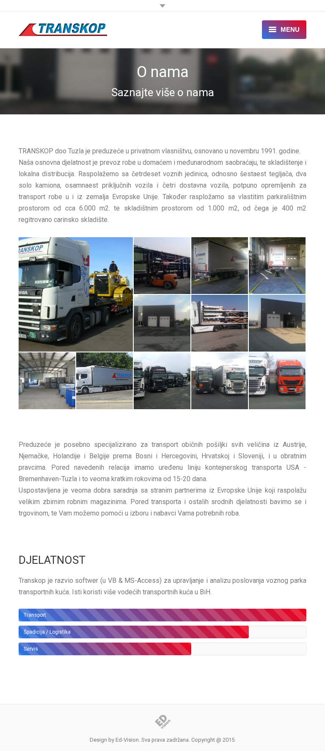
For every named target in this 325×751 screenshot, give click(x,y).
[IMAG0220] (277, 266)
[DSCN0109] (76, 294)
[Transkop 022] (220, 381)
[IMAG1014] (220, 323)
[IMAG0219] (220, 266)
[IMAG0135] (162, 266)
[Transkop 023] (277, 381)
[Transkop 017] (162, 381)
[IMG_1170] (47, 381)
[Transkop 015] (105, 381)
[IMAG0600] (162, 323)
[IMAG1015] (277, 323)
